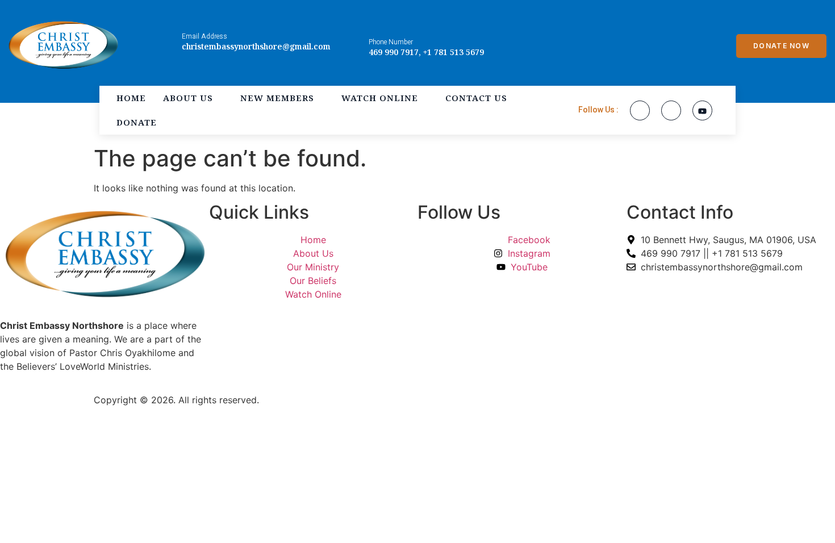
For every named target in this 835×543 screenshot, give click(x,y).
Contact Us (476, 97)
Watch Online (379, 97)
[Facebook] (640, 110)
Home (131, 97)
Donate (136, 122)
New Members (277, 97)
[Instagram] (671, 110)
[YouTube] (702, 110)
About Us (188, 97)
